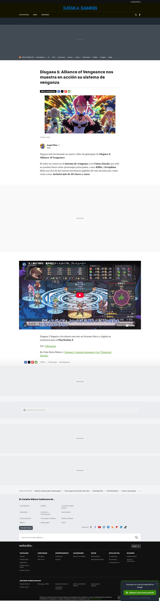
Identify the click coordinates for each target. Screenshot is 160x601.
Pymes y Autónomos (131, 560)
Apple (110, 57)
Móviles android (67, 518)
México (22, 522)
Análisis (43, 506)
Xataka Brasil (24, 587)
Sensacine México (61, 584)
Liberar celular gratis (129, 491)
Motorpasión (95, 556)
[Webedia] (136, 1)
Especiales (24, 512)
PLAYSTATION (24, 15)
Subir (134, 546)
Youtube (99, 526)
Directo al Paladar (79, 556)
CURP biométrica (113, 491)
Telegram (108, 526)
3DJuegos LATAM (43, 584)
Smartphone (40, 57)
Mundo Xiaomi (24, 570)
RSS (112, 526)
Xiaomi (70, 57)
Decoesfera (113, 559)
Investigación (24, 506)
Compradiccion (114, 562)
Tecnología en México (48, 518)
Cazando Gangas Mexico (67, 507)
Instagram (104, 526)
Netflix (95, 57)
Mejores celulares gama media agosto (48, 491)
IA (48, 57)
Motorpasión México (95, 585)
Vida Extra (41, 559)
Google (102, 57)
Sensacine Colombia (59, 588)
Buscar (136, 537)
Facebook (139, 15)
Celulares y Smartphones (46, 513)
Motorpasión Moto (97, 559)
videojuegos (65, 362)
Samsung (61, 57)
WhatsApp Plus (98, 491)
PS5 (53, 57)
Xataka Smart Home (24, 566)
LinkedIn (121, 526)
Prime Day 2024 (25, 518)
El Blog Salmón (132, 556)
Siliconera (50, 346)
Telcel (63, 522)
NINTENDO (45, 15)
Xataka (22, 556)
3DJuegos (41, 556)
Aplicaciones (66, 512)
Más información (96, 599)
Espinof (57, 559)
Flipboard (65, 91)
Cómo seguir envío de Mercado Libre (77, 491)
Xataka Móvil (24, 559)
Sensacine (59, 556)
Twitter (136, 15)
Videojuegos (80, 8)
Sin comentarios (49, 91)
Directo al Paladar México (79, 585)
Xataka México (25, 584)
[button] (53, 145)
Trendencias (113, 556)
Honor (78, 57)
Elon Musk (86, 57)
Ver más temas (26, 528)
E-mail (69, 91)
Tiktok (125, 526)
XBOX (35, 15)
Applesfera (23, 562)
